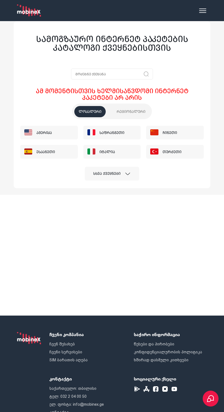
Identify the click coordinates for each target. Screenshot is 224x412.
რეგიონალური (131, 111)
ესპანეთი (45, 152)
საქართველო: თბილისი (72, 388)
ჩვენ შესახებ (62, 344)
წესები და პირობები (154, 344)
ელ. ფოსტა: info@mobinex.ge (76, 404)
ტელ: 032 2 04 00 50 (68, 396)
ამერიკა (44, 132)
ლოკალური (90, 111)
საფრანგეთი (111, 132)
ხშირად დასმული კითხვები (161, 360)
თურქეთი (172, 152)
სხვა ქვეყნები (106, 173)
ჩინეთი (170, 132)
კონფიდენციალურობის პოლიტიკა (168, 352)
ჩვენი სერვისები (65, 352)
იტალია (107, 152)
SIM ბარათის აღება (68, 360)
